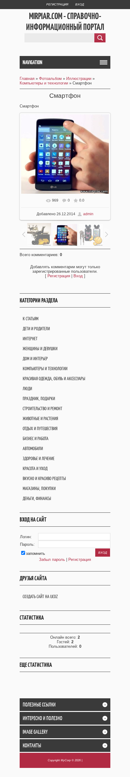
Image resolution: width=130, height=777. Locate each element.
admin (88, 214)
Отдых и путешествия (40, 428)
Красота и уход (35, 468)
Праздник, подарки (39, 398)
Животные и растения (40, 418)
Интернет (30, 338)
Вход (79, 4)
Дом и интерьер (35, 358)
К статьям (30, 318)
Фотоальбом (50, 78)
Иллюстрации (78, 78)
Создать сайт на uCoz (40, 596)
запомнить (35, 553)
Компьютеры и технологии (44, 83)
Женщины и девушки (40, 348)
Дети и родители (36, 328)
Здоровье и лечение (38, 458)
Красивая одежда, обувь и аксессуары (54, 378)
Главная (27, 78)
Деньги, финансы (37, 498)
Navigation (32, 62)
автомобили (33, 448)
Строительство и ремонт (42, 408)
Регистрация (57, 4)
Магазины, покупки (39, 488)
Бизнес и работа (35, 438)
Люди (27, 388)
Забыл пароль (52, 559)
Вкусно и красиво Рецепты (44, 478)
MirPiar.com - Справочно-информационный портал (65, 21)
